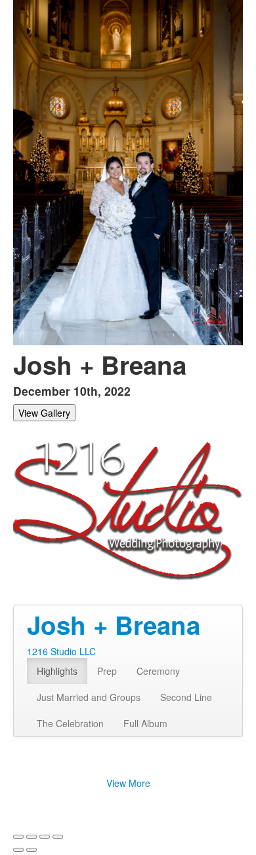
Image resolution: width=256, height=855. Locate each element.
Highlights (57, 670)
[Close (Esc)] (18, 837)
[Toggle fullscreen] (44, 837)
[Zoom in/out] (58, 837)
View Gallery (44, 412)
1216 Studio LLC (61, 651)
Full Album (145, 723)
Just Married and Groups (88, 697)
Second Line (186, 697)
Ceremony (158, 670)
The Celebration (70, 723)
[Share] (31, 837)
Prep (107, 670)
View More (128, 782)
